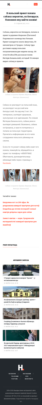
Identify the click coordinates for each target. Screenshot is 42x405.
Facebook (7, 163)
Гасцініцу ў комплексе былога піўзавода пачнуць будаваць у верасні (19, 323)
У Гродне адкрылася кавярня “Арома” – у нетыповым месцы (19, 279)
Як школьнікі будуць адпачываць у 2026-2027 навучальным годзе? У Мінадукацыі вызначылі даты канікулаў (19, 345)
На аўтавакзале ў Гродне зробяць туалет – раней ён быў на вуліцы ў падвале (20, 301)
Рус (35, 4)
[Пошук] (29, 4)
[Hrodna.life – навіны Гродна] (9, 4)
